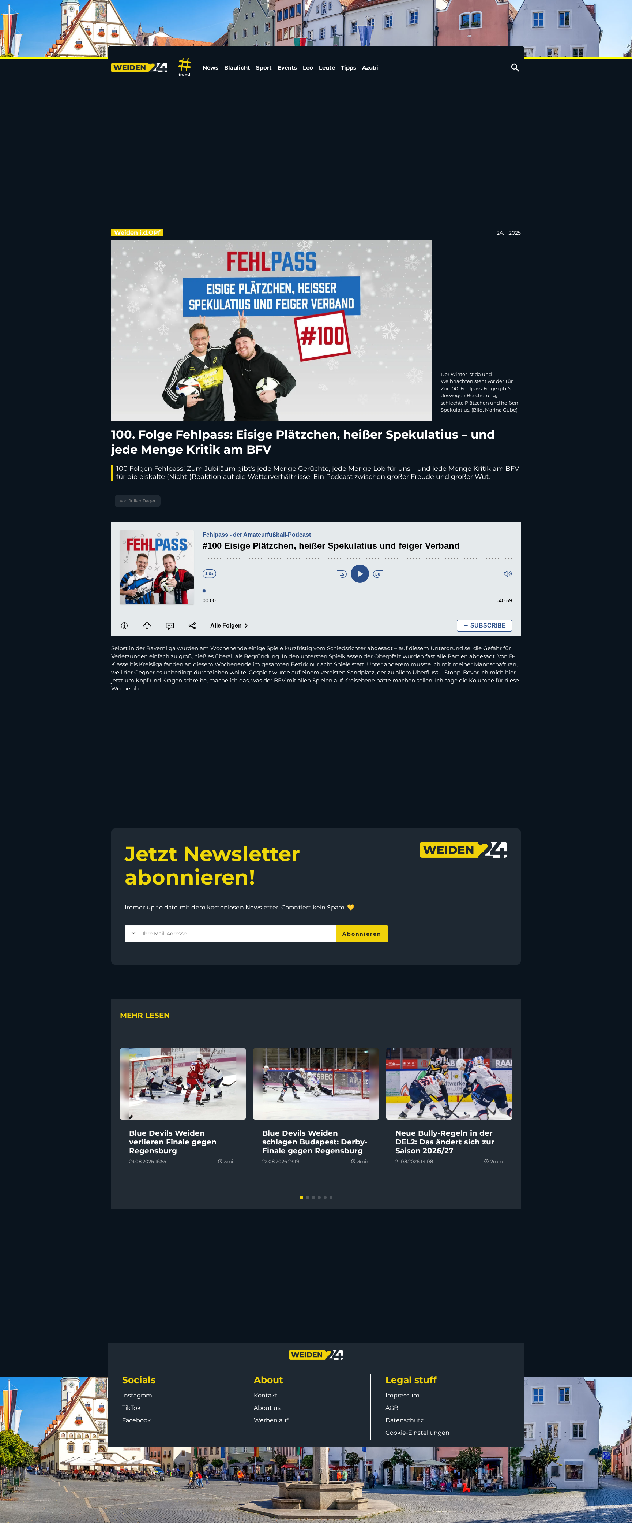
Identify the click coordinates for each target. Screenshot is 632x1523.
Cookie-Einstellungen (417, 1432)
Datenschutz (404, 1420)
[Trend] (185, 67)
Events (287, 67)
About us (267, 1407)
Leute (327, 67)
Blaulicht (237, 67)
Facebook (136, 1420)
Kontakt (266, 1395)
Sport (264, 67)
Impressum (402, 1395)
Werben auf (271, 1420)
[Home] (140, 68)
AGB (391, 1407)
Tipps (348, 67)
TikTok (131, 1407)
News (210, 67)
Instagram (137, 1395)
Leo (308, 67)
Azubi (370, 67)
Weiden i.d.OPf (137, 232)
